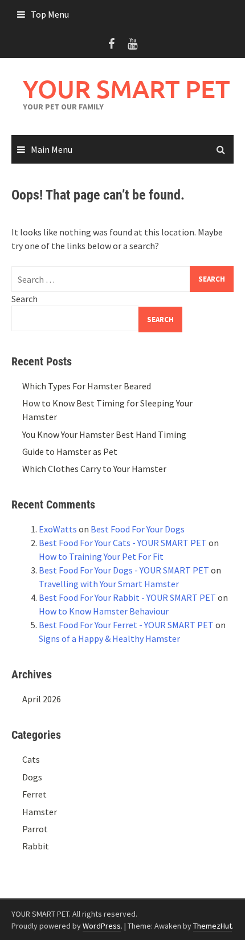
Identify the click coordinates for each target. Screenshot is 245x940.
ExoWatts (58, 529)
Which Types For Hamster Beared (86, 386)
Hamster (39, 811)
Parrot (35, 829)
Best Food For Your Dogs (138, 529)
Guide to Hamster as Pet (69, 451)
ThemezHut (212, 926)
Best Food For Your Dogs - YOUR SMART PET (124, 570)
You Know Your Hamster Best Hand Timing (104, 434)
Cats (31, 759)
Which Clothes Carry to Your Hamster (94, 468)
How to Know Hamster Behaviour (104, 611)
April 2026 (41, 699)
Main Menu (51, 149)
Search (24, 298)
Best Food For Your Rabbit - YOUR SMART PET (127, 597)
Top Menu (50, 14)
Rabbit (35, 846)
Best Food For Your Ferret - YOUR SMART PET (126, 624)
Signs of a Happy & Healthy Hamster (109, 638)
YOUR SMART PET (126, 88)
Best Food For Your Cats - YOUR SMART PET (123, 542)
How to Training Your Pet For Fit (101, 556)
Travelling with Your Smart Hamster (109, 583)
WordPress (102, 926)
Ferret (34, 794)
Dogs (32, 777)
